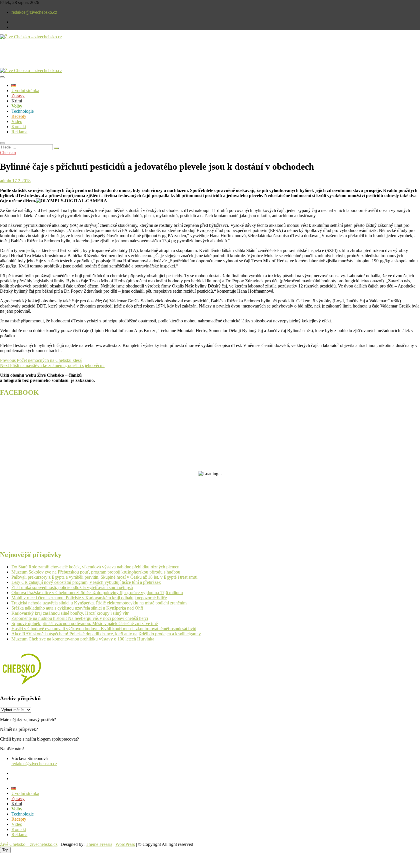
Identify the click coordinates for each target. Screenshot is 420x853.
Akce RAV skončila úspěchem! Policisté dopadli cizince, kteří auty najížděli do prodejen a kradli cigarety (106, 633)
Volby (16, 106)
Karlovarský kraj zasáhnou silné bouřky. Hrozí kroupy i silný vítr (70, 613)
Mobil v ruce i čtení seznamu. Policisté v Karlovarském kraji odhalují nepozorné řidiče (89, 597)
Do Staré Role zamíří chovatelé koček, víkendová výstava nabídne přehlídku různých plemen (95, 566)
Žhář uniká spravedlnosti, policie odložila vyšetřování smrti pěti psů (72, 587)
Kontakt (18, 126)
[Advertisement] (67, 58)
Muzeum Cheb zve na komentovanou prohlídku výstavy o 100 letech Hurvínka (82, 638)
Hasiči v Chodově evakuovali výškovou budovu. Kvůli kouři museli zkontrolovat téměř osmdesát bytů (103, 628)
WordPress (125, 844)
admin (5, 180)
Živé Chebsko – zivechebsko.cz (28, 844)
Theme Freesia (99, 844)
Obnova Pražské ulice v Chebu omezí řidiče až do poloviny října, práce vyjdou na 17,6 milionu (97, 592)
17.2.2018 (21, 180)
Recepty (18, 116)
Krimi (16, 100)
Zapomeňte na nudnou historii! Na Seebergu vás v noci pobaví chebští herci (79, 618)
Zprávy (18, 95)
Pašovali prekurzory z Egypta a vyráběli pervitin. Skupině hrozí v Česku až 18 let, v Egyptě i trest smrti (104, 577)
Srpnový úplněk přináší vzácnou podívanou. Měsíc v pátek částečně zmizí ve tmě (84, 623)
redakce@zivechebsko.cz (34, 12)
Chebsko (8, 152)
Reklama (19, 131)
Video (16, 121)
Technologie (22, 111)
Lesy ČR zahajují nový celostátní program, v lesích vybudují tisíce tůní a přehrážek (86, 582)
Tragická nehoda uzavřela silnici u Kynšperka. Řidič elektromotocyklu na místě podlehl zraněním (99, 602)
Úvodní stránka (25, 90)
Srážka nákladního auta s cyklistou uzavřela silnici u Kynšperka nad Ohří (77, 608)
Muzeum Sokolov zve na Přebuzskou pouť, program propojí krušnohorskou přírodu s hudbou (95, 572)
